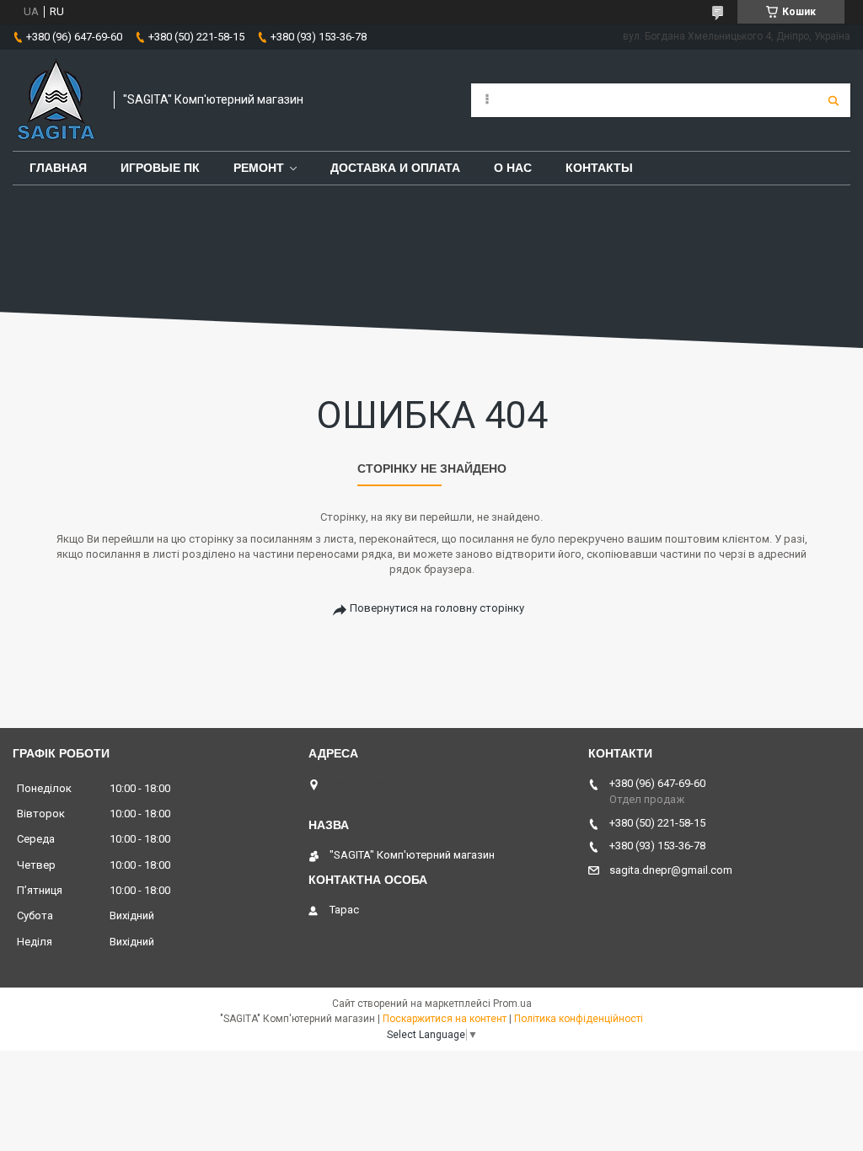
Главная (58, 167)
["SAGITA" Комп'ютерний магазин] (55, 100)
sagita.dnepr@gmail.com (670, 870)
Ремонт (258, 167)
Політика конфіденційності (578, 1019)
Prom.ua (512, 1003)
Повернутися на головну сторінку (437, 608)
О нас (513, 167)
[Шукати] (833, 100)
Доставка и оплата (395, 167)
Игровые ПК (160, 167)
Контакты (599, 167)
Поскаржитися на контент (445, 1019)
